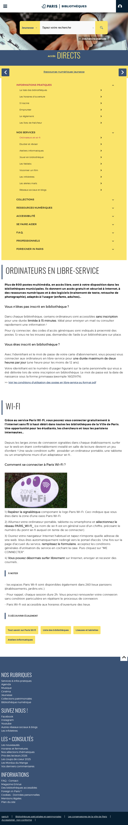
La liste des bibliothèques (33, 90)
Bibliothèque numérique (16, 702)
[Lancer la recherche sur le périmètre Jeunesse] (101, 27)
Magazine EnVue (11, 784)
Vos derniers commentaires (17, 766)
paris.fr (5, 816)
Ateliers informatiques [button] (20, 639)
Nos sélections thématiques (17, 752)
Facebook (7, 716)
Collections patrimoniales (16, 698)
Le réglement (27, 116)
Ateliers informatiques (32, 150)
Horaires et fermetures (14, 748)
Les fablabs (25, 163)
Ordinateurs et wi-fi (30, 137)
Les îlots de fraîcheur (31, 122)
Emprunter (25, 109)
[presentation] (65, 106)
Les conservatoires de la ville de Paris (87, 816)
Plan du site (8, 802)
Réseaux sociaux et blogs (33, 190)
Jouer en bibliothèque (32, 157)
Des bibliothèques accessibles (19, 787)
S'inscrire (24, 103)
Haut (123, 657)
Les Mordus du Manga (14, 762)
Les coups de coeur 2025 (16, 759)
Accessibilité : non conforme (17, 820)
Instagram (7, 720)
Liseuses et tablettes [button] (87, 630)
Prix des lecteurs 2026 (14, 755)
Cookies (6, 794)
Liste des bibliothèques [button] (56, 630)
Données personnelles (26, 794)
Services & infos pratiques (16, 680)
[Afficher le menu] (5, 6)
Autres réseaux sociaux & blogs (19, 727)
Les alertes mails (28, 183)
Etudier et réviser (29, 144)
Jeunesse (6, 695)
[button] (122, 6)
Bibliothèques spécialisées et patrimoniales (38, 816)
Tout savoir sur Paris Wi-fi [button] (22, 630)
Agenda (6, 684)
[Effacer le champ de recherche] (93, 27)
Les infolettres (27, 176)
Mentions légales (11, 798)
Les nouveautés (10, 745)
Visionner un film (29, 170)
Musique (6, 687)
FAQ (3, 780)
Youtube (6, 723)
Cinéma (6, 691)
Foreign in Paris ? (11, 791)
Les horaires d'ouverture (32, 96)
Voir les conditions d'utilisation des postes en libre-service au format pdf (52, 382)
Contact (13, 780)
